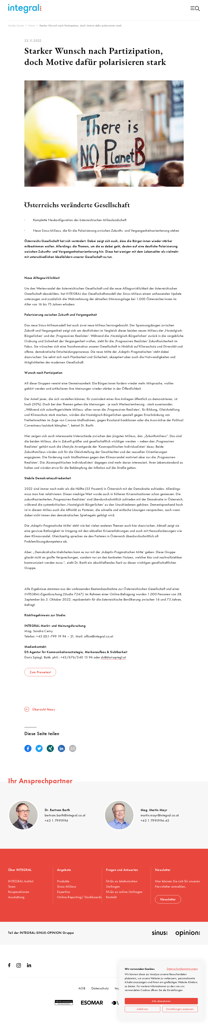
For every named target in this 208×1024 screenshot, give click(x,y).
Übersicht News (43, 709)
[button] (27, 748)
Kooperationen (18, 891)
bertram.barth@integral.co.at (65, 815)
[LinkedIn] (29, 966)
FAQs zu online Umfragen (124, 891)
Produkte (63, 881)
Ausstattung (16, 897)
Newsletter (168, 899)
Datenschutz (100, 988)
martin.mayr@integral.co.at (160, 815)
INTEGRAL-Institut (21, 881)
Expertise (63, 891)
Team (11, 886)
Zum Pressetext (40, 672)
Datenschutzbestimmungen (182, 968)
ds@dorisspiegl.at (113, 657)
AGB (81, 988)
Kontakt (111, 897)
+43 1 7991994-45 (155, 820)
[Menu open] (195, 9)
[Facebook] (9, 966)
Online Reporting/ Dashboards (79, 897)
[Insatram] (18, 966)
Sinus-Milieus (66, 886)
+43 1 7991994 (56, 820)
